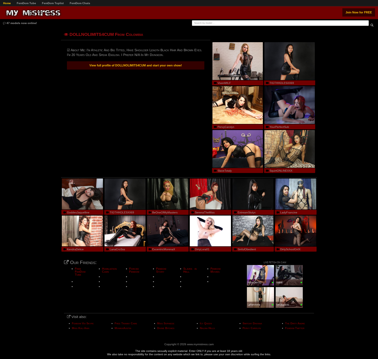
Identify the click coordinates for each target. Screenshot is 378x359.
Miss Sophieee (165, 323)
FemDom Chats (80, 3)
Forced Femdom (134, 270)
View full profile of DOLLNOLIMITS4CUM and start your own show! (135, 65)
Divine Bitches (165, 328)
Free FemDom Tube (80, 271)
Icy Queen (206, 323)
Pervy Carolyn (252, 328)
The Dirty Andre (295, 323)
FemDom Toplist (53, 3)
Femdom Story (161, 270)
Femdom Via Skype (83, 323)
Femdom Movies (215, 270)
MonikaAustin (123, 328)
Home (7, 3)
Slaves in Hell (190, 270)
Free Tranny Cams (126, 323)
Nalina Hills (207, 328)
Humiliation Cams (109, 270)
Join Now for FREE (359, 12)
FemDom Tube (26, 3)
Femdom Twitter (294, 328)
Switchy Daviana (252, 323)
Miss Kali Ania (80, 328)
